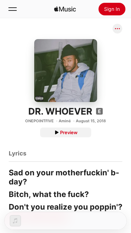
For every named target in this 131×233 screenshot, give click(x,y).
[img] (65, 9)
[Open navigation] (12, 9)
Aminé (65, 120)
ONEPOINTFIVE (39, 120)
